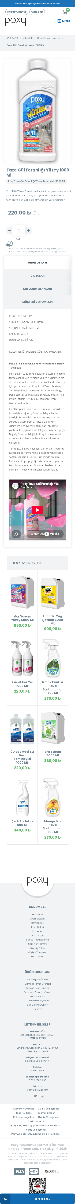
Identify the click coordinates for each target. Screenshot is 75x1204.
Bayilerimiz (37, 923)
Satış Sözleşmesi (36, 1129)
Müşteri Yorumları (37, 952)
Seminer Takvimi (37, 944)
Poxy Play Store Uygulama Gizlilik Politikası (35, 1125)
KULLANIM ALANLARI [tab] (37, 289)
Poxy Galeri (37, 927)
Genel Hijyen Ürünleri (49, 38)
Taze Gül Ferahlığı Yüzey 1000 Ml (25, 45)
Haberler (37, 931)
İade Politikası (24, 1113)
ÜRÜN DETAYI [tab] (37, 263)
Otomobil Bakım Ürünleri (37, 992)
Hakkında (37, 914)
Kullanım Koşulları (23, 1117)
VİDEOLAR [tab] (37, 276)
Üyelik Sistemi (37, 918)
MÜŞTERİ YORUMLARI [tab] (37, 302)
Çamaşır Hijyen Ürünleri (37, 983)
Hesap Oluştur (16, 11)
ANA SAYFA (12, 38)
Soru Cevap (37, 956)
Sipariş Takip (37, 948)
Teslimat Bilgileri (45, 1113)
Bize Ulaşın (38, 935)
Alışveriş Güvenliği (23, 1108)
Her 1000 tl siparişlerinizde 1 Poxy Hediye (37, 3)
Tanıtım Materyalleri (38, 1000)
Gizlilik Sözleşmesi (48, 1108)
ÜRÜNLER (28, 38)
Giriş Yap (37, 11)
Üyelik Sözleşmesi (48, 1117)
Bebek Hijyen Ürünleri (38, 988)
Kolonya (37, 1009)
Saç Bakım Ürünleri (37, 1004)
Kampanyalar (37, 996)
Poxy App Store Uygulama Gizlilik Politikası (35, 1134)
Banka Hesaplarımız (37, 939)
